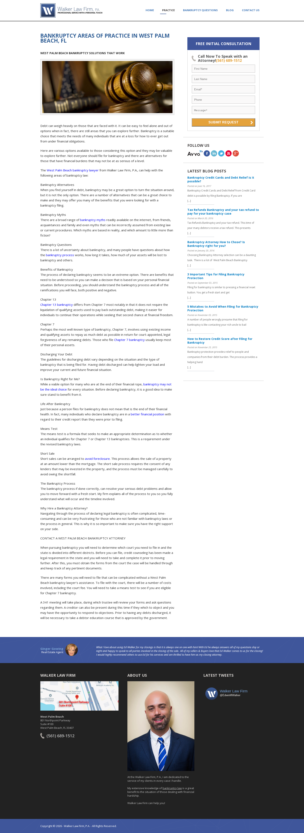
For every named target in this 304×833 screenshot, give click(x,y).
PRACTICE (168, 10)
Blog (230, 10)
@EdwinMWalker (230, 695)
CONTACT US (251, 10)
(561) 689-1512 (229, 60)
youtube (228, 153)
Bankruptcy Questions (200, 10)
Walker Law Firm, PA (71, 10)
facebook (207, 153)
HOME (150, 10)
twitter (221, 153)
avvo (195, 153)
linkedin (214, 153)
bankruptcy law (172, 788)
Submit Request (223, 122)
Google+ (236, 153)
